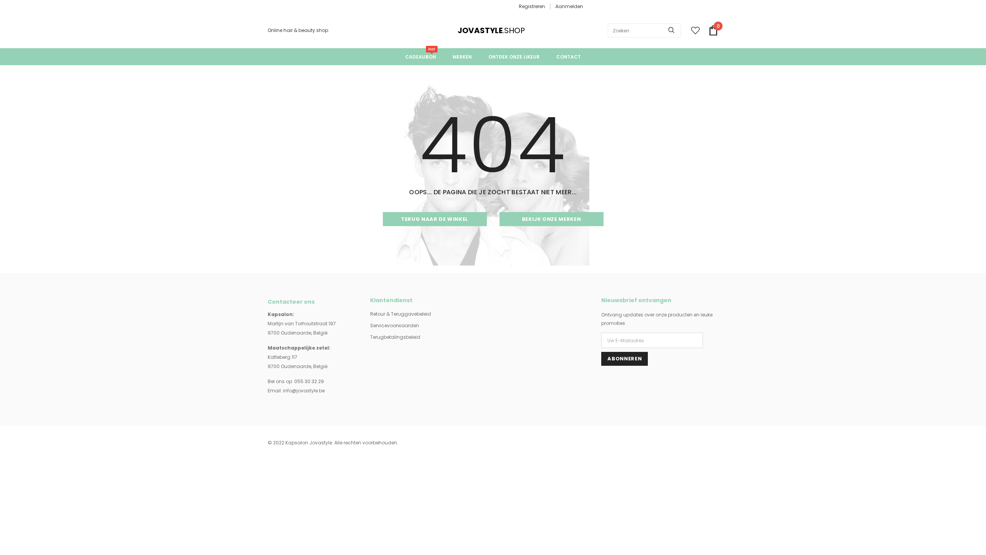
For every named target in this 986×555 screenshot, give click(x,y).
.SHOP (468, 30)
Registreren (532, 6)
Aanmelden (569, 6)
